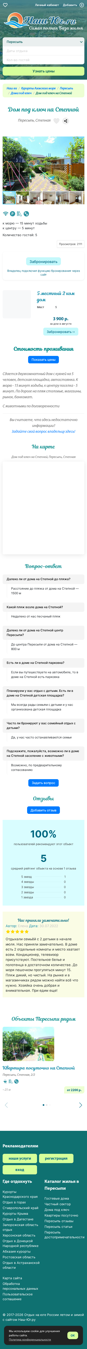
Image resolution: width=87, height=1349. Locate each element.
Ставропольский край (20, 1208)
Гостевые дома (57, 1198)
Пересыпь (66, 88)
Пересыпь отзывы (59, 1221)
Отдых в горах (14, 1202)
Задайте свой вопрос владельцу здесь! (43, 432)
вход (19, 1170)
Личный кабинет (47, 5)
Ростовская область (19, 1257)
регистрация (56, 1159)
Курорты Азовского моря (38, 88)
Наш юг (12, 88)
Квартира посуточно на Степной (39, 1068)
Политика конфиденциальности (30, 1339)
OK (73, 1335)
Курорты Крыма (15, 1213)
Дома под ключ (21, 93)
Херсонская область (19, 1235)
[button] (80, 164)
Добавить (70, 5)
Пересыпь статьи (58, 1227)
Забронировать (43, 262)
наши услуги (20, 1159)
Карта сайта (12, 1278)
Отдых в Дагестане (18, 1219)
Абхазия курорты (17, 1251)
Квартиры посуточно (61, 1215)
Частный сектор (58, 1204)
